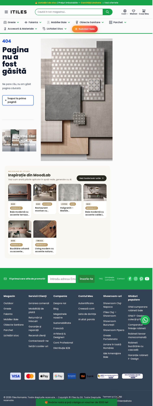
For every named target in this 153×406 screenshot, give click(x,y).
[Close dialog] (103, 153)
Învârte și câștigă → (75, 250)
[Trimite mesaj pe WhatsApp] (143, 320)
